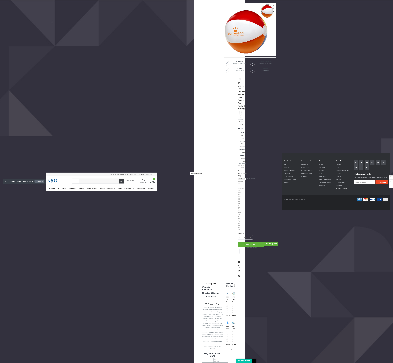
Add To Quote (271, 244)
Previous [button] (229, 285)
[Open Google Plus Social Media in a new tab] (361, 167)
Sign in (133, 181)
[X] (239, 266)
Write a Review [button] (241, 123)
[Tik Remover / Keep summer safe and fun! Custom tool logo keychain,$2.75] (227, 293)
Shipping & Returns (210, 293)
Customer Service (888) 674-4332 (118, 174)
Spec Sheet (211, 297)
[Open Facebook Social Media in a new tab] (361, 162)
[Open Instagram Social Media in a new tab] (372, 162)
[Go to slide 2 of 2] (231, 349)
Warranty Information (207, 288)
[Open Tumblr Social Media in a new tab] (383, 162)
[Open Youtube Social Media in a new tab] (367, 162)
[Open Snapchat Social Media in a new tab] (367, 167)
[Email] (239, 261)
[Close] (41, 181)
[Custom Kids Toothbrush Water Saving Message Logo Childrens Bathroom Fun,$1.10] (233, 322)
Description (211, 284)
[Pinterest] (239, 276)
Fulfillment (149, 174)
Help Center (133, 174)
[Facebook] (239, 257)
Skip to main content (196, 173)
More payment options (251, 248)
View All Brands (342, 188)
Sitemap (286, 182)
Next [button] (233, 285)
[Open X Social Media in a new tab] (356, 162)
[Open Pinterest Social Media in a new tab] (378, 162)
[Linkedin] (239, 271)
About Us (141, 174)
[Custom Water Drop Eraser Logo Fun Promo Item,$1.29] (227, 322)
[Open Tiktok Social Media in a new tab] (356, 167)
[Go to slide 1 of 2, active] (229, 349)
